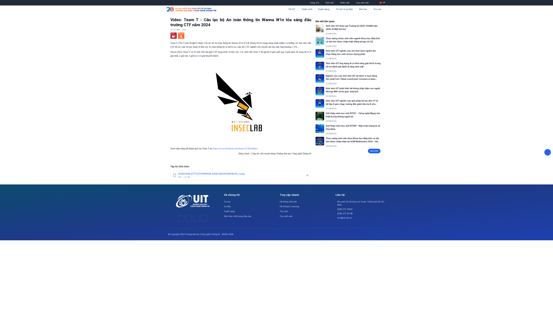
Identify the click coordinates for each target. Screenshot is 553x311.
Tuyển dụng (229, 211)
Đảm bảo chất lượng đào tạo (237, 216)
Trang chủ (314, 2)
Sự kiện (227, 206)
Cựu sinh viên (362, 2)
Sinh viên (330, 2)
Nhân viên (345, 2)
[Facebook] (181, 219)
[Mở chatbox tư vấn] (547, 152)
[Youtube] (189, 219)
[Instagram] (196, 219)
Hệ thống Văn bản (288, 201)
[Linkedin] (204, 219)
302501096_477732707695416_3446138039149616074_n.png (211, 173)
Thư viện (284, 211)
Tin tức (227, 201)
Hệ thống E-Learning (289, 206)
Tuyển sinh (307, 9)
